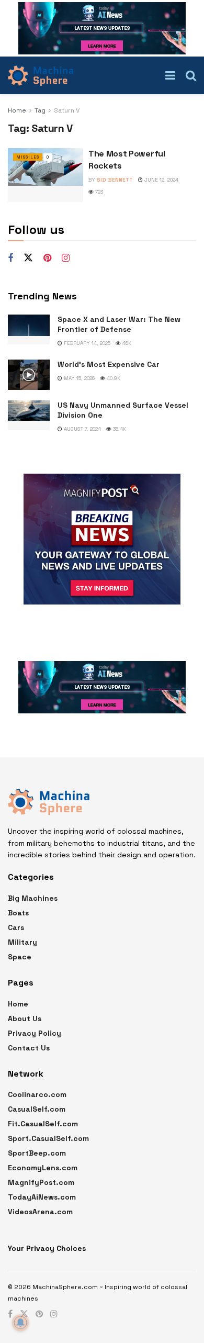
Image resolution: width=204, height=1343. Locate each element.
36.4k (118, 429)
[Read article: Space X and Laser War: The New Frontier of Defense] (29, 329)
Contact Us (29, 1048)
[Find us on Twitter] (28, 258)
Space (19, 956)
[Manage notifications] (20, 1322)
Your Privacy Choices (47, 1248)
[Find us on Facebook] (10, 258)
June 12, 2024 (160, 179)
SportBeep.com (37, 1153)
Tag (40, 110)
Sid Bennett (115, 179)
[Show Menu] (170, 75)
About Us (24, 1018)
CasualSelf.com (36, 1109)
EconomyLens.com (42, 1167)
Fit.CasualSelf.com (43, 1123)
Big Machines (33, 898)
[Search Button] (191, 75)
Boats (18, 912)
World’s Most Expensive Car (109, 364)
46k (126, 343)
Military (22, 942)
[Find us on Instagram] (66, 258)
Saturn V (67, 110)
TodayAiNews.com (42, 1197)
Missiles (27, 157)
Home (17, 110)
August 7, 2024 (81, 429)
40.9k (112, 378)
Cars (16, 927)
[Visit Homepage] (40, 75)
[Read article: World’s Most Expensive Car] (29, 374)
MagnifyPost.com (41, 1182)
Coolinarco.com (37, 1094)
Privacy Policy (34, 1033)
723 (98, 191)
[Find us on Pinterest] (47, 258)
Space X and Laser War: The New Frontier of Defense (119, 324)
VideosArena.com (40, 1211)
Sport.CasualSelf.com (48, 1138)
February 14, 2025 (86, 343)
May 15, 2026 (78, 378)
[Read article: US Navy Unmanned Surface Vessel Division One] (29, 415)
